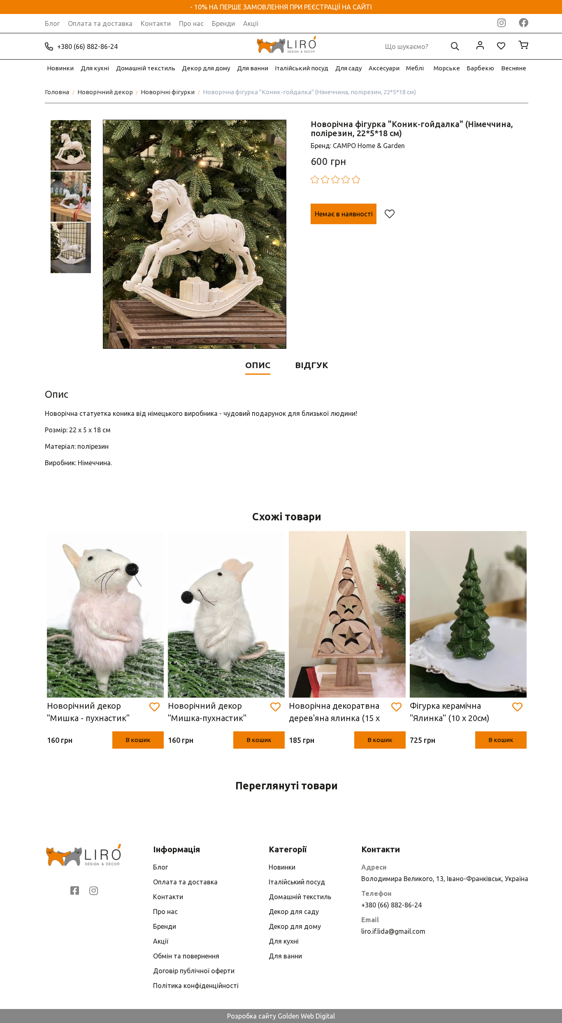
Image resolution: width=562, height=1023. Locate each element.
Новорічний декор (105, 91)
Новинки (60, 68)
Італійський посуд (301, 68)
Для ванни (252, 68)
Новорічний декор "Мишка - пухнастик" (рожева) (88, 712)
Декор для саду (294, 911)
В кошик (138, 739)
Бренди (223, 23)
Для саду (348, 68)
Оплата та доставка (100, 23)
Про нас (191, 23)
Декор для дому (206, 68)
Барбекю (480, 68)
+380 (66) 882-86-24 (87, 46)
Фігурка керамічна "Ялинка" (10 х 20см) (450, 712)
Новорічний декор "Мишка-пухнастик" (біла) (207, 712)
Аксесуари (384, 68)
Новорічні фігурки (168, 91)
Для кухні (95, 68)
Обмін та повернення (186, 956)
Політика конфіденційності (196, 985)
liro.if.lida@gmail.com (393, 931)
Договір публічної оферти (194, 970)
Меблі (415, 68)
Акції (250, 23)
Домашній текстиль (145, 68)
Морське (447, 68)
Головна (57, 91)
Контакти (156, 23)
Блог (52, 23)
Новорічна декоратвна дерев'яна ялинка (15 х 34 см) (334, 712)
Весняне (513, 68)
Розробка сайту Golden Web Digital (281, 1016)
